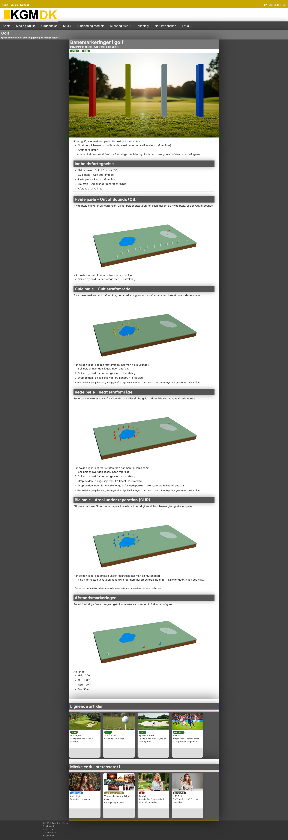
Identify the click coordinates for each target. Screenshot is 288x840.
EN (270, 4)
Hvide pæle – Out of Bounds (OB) (98, 170)
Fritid (185, 26)
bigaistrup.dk (49, 835)
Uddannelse (49, 26)
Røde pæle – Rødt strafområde (96, 179)
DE (275, 4)
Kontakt (24, 4)
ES (284, 4)
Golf (5, 33)
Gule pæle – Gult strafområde (96, 174)
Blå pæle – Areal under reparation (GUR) (102, 183)
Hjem (5, 4)
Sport (6, 26)
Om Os (14, 4)
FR (279, 4)
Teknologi (142, 26)
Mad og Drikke (26, 26)
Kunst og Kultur (120, 26)
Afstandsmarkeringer (90, 188)
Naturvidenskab (165, 26)
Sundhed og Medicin (91, 26)
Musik (67, 26)
